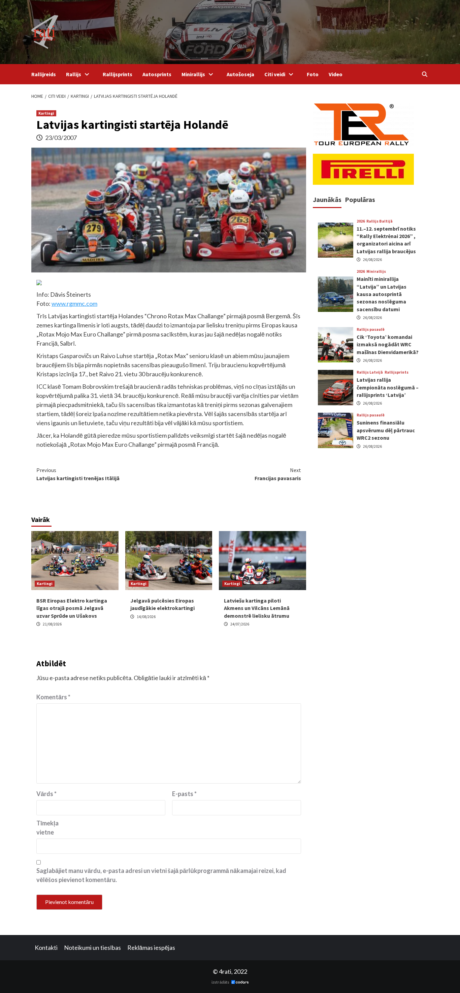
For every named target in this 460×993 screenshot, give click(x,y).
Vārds (46, 793)
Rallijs (73, 74)
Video (335, 74)
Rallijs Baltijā (379, 221)
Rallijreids (43, 74)
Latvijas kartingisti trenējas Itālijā (78, 474)
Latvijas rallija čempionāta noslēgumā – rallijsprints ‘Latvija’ (388, 387)
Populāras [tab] (360, 199)
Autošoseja (240, 74)
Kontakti (46, 947)
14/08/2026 (146, 616)
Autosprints (156, 74)
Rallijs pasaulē (371, 329)
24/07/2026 (239, 623)
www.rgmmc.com (74, 303)
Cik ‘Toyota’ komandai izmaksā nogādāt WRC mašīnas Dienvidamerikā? (388, 344)
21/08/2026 (52, 623)
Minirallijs (193, 74)
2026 (361, 221)
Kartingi (46, 113)
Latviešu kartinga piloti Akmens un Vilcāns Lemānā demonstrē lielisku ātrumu (257, 608)
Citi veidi (274, 74)
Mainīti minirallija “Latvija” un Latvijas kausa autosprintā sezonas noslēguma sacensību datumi (381, 294)
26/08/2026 (372, 259)
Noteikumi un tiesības (92, 947)
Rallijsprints (117, 74)
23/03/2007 (61, 137)
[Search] (424, 74)
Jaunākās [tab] (327, 199)
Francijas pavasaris (278, 474)
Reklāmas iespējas (151, 947)
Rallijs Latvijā (370, 372)
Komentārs (53, 697)
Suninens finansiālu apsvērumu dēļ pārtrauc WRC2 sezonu (386, 430)
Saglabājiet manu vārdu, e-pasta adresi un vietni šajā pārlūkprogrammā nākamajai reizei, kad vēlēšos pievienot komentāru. (161, 875)
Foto (313, 74)
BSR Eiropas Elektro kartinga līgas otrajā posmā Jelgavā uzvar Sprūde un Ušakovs (71, 608)
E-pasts (184, 793)
